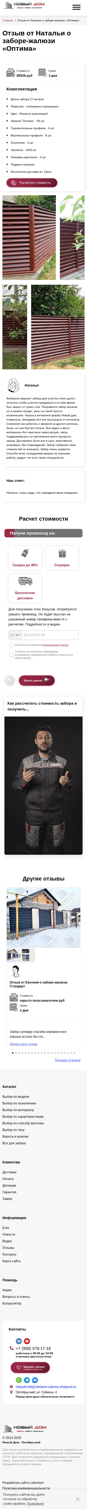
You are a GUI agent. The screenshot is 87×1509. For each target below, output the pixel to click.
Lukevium (37, 1482)
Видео (7, 1241)
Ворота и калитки (15, 1136)
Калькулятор (11, 1303)
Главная (7, 20)
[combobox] (15, 635)
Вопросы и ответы (16, 1296)
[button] (13, 1053)
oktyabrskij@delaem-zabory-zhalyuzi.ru (46, 1387)
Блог (6, 1228)
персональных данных (55, 645)
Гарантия (9, 1192)
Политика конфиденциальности (26, 1488)
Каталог (9, 1087)
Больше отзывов (68, 1060)
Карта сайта (11, 1261)
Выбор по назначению (19, 1103)
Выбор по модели (15, 1096)
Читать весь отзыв (23, 1044)
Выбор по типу (13, 1130)
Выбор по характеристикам (23, 1116)
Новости (8, 1234)
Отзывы (8, 1247)
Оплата (8, 1179)
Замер (7, 1199)
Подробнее (35, 1503)
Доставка (9, 1172)
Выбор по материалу (18, 1110)
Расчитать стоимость (35, 182)
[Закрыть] (77, 1499)
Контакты (9, 1254)
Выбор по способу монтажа (23, 1123)
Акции (7, 1290)
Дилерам (9, 1185)
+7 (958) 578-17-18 (33, 1348)
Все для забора (14, 1143)
